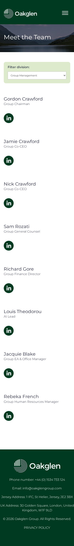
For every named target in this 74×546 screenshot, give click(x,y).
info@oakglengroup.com (42, 488)
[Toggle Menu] (65, 13)
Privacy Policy (37, 528)
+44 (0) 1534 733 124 (50, 480)
